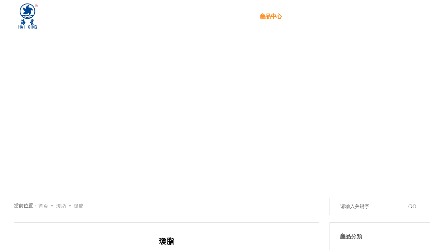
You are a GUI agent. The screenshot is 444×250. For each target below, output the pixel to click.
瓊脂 (61, 206)
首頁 (180, 16)
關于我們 (226, 16)
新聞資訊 (361, 16)
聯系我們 (406, 16)
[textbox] (371, 206)
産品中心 (271, 16)
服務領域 (316, 16)
